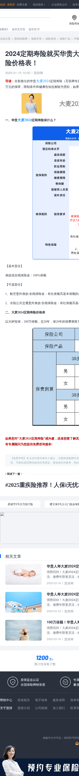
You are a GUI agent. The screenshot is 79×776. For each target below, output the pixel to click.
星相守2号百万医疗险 (20, 504)
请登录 (11, 4)
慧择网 (38, 73)
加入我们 (59, 708)
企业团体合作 (59, 4)
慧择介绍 (24, 708)
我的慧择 (39, 4)
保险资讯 (50, 38)
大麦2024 (43, 81)
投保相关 (24, 700)
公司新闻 (41, 708)
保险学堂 (36, 38)
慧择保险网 (20, 38)
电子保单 (41, 700)
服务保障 (59, 700)
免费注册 (22, 4)
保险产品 (65, 38)
